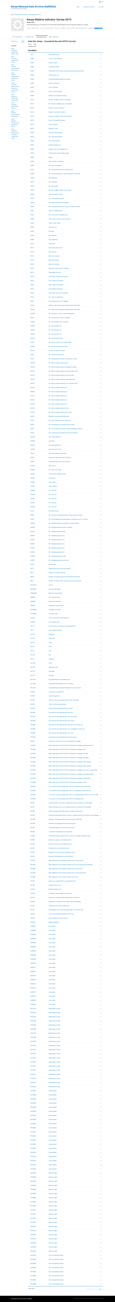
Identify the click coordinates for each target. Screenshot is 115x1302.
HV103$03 (33, 1181)
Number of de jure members (56, 108)
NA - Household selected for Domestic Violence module (64, 206)
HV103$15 (33, 1230)
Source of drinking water (55, 210)
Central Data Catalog (21, 14)
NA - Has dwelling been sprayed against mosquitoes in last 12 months (68, 519)
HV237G (32, 387)
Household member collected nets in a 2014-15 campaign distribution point (70, 836)
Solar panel (52, 638)
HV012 (32, 108)
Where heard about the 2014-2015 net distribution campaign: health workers (70, 766)
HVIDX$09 (33, 959)
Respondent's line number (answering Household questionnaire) (66, 71)
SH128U (32, 852)
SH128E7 (32, 733)
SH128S (32, 844)
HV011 (32, 104)
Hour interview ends (54, 597)
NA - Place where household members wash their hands (64, 309)
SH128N (32, 823)
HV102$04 (33, 1103)
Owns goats (52, 478)
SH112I (32, 646)
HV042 (32, 202)
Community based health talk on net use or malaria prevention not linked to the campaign (74, 815)
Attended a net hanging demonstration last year (62, 823)
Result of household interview (57, 120)
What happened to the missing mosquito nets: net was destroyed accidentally (70, 864)
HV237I (32, 396)
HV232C (32, 326)
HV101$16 (33, 1070)
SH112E (32, 634)
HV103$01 (33, 1173)
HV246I (32, 498)
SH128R (32, 840)
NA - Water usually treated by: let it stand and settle (63, 383)
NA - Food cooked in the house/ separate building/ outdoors (65, 428)
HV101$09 (33, 1041)
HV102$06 (33, 1111)
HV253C (32, 531)
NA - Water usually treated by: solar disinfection (62, 379)
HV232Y (32, 338)
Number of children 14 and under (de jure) (60, 116)
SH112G (32, 638)
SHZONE (32, 922)
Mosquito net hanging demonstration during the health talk (65, 819)
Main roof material (54, 264)
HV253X (32, 556)
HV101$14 (33, 1062)
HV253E (32, 539)
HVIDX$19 (33, 1000)
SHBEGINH (33, 589)
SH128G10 (33, 782)
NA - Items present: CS (55, 326)
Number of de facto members (57, 112)
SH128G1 (33, 745)
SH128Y (32, 881)
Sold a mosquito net (54, 696)
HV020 (32, 141)
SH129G (32, 914)
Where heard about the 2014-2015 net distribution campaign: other (67, 782)
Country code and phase (55, 58)
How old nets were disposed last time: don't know (63, 737)
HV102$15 (33, 1148)
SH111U (32, 626)
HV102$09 (33, 1123)
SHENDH (32, 597)
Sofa (50, 651)
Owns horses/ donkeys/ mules (57, 474)
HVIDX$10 (33, 963)
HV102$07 (33, 1115)
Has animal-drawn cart (55, 445)
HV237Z (32, 412)
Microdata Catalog (88, 7)
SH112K (32, 655)
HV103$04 (33, 1185)
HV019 (32, 136)
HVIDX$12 (33, 971)
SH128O (32, 827)
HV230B (32, 313)
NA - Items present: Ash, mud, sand (58, 322)
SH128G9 (33, 778)
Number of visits (53, 128)
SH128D (32, 704)
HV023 (32, 153)
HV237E (32, 379)
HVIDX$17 (33, 992)
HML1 (32, 572)
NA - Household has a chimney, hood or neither (62, 424)
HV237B (32, 367)
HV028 (32, 173)
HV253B (32, 527)
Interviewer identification (56, 132)
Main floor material (54, 256)
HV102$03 (33, 1099)
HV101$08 (33, 1037)
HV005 (32, 79)
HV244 (32, 453)
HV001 (32, 62)
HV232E (32, 334)
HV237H (32, 391)
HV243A (32, 437)
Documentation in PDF (82, 28)
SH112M (32, 663)
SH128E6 (32, 729)
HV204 (32, 219)
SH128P (32, 831)
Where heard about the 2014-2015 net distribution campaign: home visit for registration (73, 770)
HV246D (32, 478)
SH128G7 (33, 770)
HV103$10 (33, 1210)
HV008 (32, 91)
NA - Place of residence (55, 165)
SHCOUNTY (33, 585)
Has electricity (53, 227)
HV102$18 (33, 1160)
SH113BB (33, 683)
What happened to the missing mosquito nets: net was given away (67, 873)
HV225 (32, 293)
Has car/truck (52, 252)
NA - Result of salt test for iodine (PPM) (60, 342)
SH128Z (32, 885)
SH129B (32, 893)
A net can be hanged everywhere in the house (61, 914)
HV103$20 (33, 1251)
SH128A (32, 692)
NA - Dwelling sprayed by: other (57, 556)
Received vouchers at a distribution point (60, 844)
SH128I (32, 803)
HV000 (32, 58)
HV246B (32, 470)
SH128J (32, 807)
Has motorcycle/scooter (56, 248)
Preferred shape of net (55, 889)
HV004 (32, 75)
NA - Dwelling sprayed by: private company (60, 527)
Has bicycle (52, 243)
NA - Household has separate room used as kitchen (63, 433)
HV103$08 (33, 1202)
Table (50, 642)
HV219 (32, 280)
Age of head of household (56, 285)
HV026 (32, 165)
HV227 (32, 301)
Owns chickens (53, 486)
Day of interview (53, 124)
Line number (52, 926)
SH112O (32, 671)
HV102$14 (33, 1144)
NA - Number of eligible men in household (60, 104)
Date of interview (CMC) (55, 91)
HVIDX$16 (33, 988)
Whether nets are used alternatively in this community (64, 700)
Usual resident (53, 1091)
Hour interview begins (55, 589)
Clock (50, 663)
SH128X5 (32, 877)
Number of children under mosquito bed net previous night (65, 581)
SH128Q (32, 836)
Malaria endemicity (54, 922)
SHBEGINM (33, 593)
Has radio (51, 231)
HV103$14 (33, 1226)
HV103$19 (33, 1247)
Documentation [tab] (29, 37)
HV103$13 (33, 1222)
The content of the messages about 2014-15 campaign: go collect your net (70, 790)
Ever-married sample (54, 141)
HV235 (32, 350)
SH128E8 (32, 737)
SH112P (32, 675)
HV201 (32, 210)
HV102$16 (33, 1152)
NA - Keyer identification (55, 136)
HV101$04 (33, 1021)
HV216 (32, 268)
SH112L (32, 659)
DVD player (52, 671)
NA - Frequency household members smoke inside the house (66, 515)
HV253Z (32, 560)
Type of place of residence (56, 161)
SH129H (32, 918)
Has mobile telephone (55, 437)
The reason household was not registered (60, 831)
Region (51, 157)
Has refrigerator (53, 239)
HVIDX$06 (33, 947)
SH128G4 (33, 757)
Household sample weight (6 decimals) (59, 79)
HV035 (32, 190)
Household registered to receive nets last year (62, 827)
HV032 (32, 186)
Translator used (53, 613)
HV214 (32, 260)
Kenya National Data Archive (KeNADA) (33, 6)
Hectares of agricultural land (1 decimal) (60, 457)
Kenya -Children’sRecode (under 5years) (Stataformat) (15, 123)
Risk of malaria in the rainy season (58, 918)
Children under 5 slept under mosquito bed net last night (64, 305)
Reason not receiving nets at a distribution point (62, 881)
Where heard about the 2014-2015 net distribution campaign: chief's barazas (70, 762)
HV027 (32, 169)
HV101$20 (33, 1086)
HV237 (32, 359)
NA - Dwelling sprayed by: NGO (57, 531)
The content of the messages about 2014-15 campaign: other (66, 799)
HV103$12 (33, 1218)
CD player (51, 675)
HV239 (32, 420)
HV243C (32, 445)
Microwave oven (53, 667)
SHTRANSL (33, 613)
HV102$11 (33, 1132)
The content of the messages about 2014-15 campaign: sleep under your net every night (73, 794)
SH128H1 (33, 786)
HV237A (32, 363)
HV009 (32, 95)
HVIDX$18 (33, 996)
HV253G (32, 548)
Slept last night (53, 1173)
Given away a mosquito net (56, 692)
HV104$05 (33, 1271)
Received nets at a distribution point (59, 848)
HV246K (32, 507)
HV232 (32, 317)
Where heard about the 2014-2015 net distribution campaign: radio (67, 749)
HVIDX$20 (33, 1004)
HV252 (32, 515)
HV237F (32, 383)
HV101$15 (33, 1066)
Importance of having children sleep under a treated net (64, 897)
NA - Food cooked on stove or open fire (60, 420)
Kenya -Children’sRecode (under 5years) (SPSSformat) (15, 76)
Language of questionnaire (56, 605)
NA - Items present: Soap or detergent (59, 317)
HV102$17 (33, 1156)
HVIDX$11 (33, 967)
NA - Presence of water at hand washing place (62, 313)
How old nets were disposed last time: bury (61, 712)
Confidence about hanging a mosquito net (60, 893)
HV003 (32, 71)
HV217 (32, 272)
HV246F (32, 486)
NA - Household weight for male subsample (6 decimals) (64, 173)
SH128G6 (33, 766)
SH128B (32, 696)
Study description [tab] (17, 37)
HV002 (32, 67)
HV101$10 (33, 1045)
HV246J (32, 503)
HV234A (32, 346)
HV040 (32, 194)
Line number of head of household (58, 276)
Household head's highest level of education (61, 683)
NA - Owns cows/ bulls (55, 470)
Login (102, 1)
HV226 (32, 297)
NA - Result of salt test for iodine (58, 346)
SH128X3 (32, 868)
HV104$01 (33, 1255)
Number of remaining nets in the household (61, 856)
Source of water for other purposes (59, 618)
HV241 (32, 428)
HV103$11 (33, 1214)
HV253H (32, 552)
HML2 (32, 581)
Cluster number (53, 62)
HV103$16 (33, 1234)
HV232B (32, 322)
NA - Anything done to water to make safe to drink (63, 359)
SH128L (32, 815)
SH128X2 (32, 864)
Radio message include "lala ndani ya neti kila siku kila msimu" (66, 811)
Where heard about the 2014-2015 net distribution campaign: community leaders (71, 774)
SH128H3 (33, 794)
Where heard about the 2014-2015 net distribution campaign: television (68, 753)
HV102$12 (33, 1136)
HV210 (32, 243)
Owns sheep (52, 482)
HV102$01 (33, 1091)
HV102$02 (33, 1095)
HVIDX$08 (33, 955)
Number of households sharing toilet (59, 416)
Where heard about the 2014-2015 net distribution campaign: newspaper (69, 757)
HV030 (32, 178)
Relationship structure (55, 272)
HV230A (32, 309)
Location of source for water (57, 350)
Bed (50, 655)
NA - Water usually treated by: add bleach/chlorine (62, 367)
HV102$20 (33, 1169)
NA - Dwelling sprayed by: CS (56, 535)
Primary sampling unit (55, 145)
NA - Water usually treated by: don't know (60, 412)
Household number (54, 67)
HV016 (32, 124)
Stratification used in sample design (59, 153)
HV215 (32, 264)
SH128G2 (33, 749)
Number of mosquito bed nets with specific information (64, 576)
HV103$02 (33, 1177)
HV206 (32, 227)
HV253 (32, 519)
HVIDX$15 (33, 984)
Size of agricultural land (55, 630)
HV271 (32, 568)
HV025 (32, 161)
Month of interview (54, 83)
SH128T (32, 848)
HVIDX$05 (33, 942)
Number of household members (58, 95)
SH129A (32, 889)
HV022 (32, 149)
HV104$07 (33, 1280)
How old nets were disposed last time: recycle (61, 720)
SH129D (32, 901)
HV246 (32, 461)
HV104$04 (33, 1267)
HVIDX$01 (33, 926)
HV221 (32, 289)
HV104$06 (33, 1276)
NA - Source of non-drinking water (58, 215)
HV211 (32, 248)
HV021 (32, 145)
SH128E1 (32, 708)
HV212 (32, 252)
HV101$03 (33, 1016)
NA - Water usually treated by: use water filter (61, 375)
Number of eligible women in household (60, 99)
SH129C (32, 897)
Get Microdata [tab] (54, 37)
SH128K (32, 811)
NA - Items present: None (56, 338)
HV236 (32, 354)
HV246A (32, 465)
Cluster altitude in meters (56, 194)
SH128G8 (33, 774)
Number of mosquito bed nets (57, 572)
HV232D (32, 330)
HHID (31, 54)
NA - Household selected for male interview (61, 169)
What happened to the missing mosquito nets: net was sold (65, 868)
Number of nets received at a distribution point (62, 852)
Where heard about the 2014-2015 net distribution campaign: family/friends (70, 778)
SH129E (32, 906)
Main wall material (54, 260)
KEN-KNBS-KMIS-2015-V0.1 (34, 14)
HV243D (32, 449)
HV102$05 (33, 1107)
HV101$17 (33, 1074)
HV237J (32, 400)
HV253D (32, 535)
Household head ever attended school (59, 679)
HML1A (32, 576)
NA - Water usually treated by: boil (58, 363)
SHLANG (32, 605)
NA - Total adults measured (56, 198)
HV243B (32, 441)
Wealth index (52, 564)
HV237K (32, 404)
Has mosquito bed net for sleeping (58, 301)
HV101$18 (33, 1078)
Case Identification (54, 54)
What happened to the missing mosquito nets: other (63, 877)
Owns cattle (52, 465)
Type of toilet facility (54, 223)
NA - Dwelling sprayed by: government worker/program (64, 523)
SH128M (32, 819)
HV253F (32, 544)
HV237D (32, 375)
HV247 (32, 511)
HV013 (32, 112)
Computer (51, 634)
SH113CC (33, 688)
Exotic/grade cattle (54, 622)
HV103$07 (33, 1197)
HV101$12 (33, 1054)
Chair (50, 646)
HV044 (32, 206)
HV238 (32, 416)
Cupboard (51, 659)
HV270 (32, 564)
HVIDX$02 (33, 930)
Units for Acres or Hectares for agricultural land (62, 626)
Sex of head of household (56, 280)
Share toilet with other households (58, 293)
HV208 (32, 235)
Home (78, 7)
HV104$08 (33, 1284)
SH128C (32, 700)
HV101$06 (33, 1029)
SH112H (32, 642)
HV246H (32, 494)
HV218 (32, 276)
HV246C (32, 474)
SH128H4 (33, 799)
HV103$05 (33, 1189)
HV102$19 (33, 1165)
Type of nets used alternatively (57, 704)
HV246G (32, 490)
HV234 (32, 342)
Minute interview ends (55, 601)
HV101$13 (33, 1058)
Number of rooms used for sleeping (59, 268)
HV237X (32, 408)
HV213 (32, 256)
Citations (101, 7)
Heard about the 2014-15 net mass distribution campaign (65, 741)
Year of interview (53, 87)
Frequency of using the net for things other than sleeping (65, 901)
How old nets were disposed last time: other (61, 733)
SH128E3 (32, 716)
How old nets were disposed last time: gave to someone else (66, 725)
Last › (100, 1289)
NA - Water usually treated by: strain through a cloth (63, 371)
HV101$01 (33, 1008)
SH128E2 (32, 712)
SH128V (32, 856)
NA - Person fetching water (56, 354)
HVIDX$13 (33, 975)
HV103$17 (33, 1239)
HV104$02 (33, 1259)
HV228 (32, 305)
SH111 (32, 630)
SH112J (32, 651)
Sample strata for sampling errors (58, 149)
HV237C (32, 371)
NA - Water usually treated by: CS (58, 387)
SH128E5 (32, 725)
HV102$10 (33, 1128)
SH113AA (33, 679)
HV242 (32, 433)
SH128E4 (32, 720)
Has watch (52, 441)
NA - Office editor (53, 186)
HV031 (32, 182)
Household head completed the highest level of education (65, 688)
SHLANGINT (33, 609)
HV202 (32, 215)
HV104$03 (33, 1263)
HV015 (32, 120)
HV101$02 (33, 1012)
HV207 (32, 231)
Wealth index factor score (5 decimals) (59, 568)
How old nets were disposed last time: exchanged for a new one (67, 729)
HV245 (32, 457)
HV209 (32, 239)
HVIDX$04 (33, 938)
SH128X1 (32, 860)
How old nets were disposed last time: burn (61, 708)
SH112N (32, 667)
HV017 (32, 128)
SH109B (32, 622)
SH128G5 (33, 762)
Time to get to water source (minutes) (59, 219)
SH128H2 (33, 790)
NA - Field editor (53, 182)
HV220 (32, 285)
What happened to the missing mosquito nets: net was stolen (66, 860)
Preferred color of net (55, 885)
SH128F (32, 741)
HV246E (32, 482)
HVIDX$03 (33, 934)
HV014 (32, 116)
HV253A (32, 523)
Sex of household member (56, 1255)
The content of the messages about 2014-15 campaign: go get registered (69, 786)
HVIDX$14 (33, 979)
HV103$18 (33, 1243)
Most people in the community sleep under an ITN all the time (66, 910)
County (51, 585)
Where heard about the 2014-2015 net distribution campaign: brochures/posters (71, 745)
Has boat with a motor (55, 449)
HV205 (32, 223)
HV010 (32, 99)
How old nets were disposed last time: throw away (63, 716)
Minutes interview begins (55, 593)
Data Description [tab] (41, 37)
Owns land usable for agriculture (58, 453)
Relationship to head (54, 1008)
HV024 (32, 157)
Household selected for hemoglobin (59, 202)
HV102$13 (33, 1140)
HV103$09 (33, 1206)
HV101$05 (33, 1025)
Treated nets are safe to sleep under (59, 906)
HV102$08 (33, 1119)
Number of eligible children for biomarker (60, 190)
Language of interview (55, 609)
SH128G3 (33, 753)
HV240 (32, 424)
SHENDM (32, 601)
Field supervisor (53, 178)
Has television (53, 235)
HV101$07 (33, 1033)
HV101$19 (33, 1082)
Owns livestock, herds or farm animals (59, 461)
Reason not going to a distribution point (60, 840)
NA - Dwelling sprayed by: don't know (59, 560)
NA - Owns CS (52, 490)
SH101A (32, 618)
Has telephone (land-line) (56, 289)
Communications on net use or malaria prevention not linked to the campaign (70, 803)
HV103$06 (33, 1193)
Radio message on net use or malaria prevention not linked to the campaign (70, 807)
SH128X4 (32, 873)
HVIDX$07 (33, 951)
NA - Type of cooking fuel (56, 297)
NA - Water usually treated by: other (59, 408)
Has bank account (54, 511)
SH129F (32, 910)
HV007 (32, 87)
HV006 (32, 83)
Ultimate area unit (54, 75)
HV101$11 (33, 1049)
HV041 (32, 198)
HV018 (32, 132)
